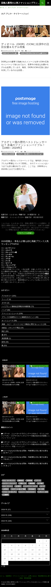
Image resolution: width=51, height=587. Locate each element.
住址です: (28, 217)
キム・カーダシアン (9, 480)
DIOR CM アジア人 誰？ (10, 53)
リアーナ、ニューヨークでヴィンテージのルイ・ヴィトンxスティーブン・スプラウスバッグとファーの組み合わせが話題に (25, 435)
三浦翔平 (5, 494)
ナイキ (7, 261)
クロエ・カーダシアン (9, 492)
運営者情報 (27, 578)
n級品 (46, 273)
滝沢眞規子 (32, 489)
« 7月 (3, 566)
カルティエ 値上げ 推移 (19, 489)
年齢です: (22, 214)
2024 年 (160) (6, 521)
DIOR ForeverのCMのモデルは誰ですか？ (34, 53)
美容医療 (6, 338)
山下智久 (40, 483)
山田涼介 (5, 489)
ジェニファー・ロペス (30, 486)
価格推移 (32, 483)
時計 (5, 331)
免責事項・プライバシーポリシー (16, 576)
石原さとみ (23, 483)
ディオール (9, 256)
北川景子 (18, 486)
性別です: (33, 214)
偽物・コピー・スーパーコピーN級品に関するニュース (23, 324)
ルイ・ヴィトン (7, 486)
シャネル (8, 254)
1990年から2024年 (8, 154)
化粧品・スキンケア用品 (12, 328)
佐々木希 (41, 489)
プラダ (7, 259)
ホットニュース (9, 321)
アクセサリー (8, 296)
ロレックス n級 (11, 252)
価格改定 (20, 480)
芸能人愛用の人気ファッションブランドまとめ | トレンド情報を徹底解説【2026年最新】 (20, 3)
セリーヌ (8, 263)
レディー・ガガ (43, 492)
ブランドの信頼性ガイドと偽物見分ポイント (19, 317)
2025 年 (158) (6, 515)
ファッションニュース (33, 151)
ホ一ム (2, 576)
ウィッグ (6, 299)
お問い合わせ (32, 576)
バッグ (29, 51)
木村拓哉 (29, 480)
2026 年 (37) (6, 509)
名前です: (4, 214)
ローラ (42, 486)
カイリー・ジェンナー (9, 483)
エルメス (8, 250)
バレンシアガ (10, 265)
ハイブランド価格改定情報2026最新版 (17, 306)
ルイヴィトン (10, 248)
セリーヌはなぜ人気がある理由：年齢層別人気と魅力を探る (25, 451)
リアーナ (38, 480)
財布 (5, 342)
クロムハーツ (11, 267)
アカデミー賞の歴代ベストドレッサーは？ (30, 154)
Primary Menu (48, 3)
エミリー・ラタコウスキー (27, 492)
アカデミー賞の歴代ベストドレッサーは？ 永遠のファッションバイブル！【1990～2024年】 (24, 145)
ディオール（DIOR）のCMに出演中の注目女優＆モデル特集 (25, 45)
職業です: (4, 217)
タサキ (5, 303)
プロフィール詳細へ (25, 233)
